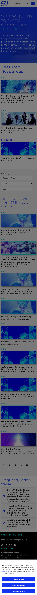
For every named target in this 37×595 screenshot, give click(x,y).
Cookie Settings (9, 573)
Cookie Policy (6, 571)
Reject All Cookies (18, 585)
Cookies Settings (18, 579)
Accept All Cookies (18, 591)
